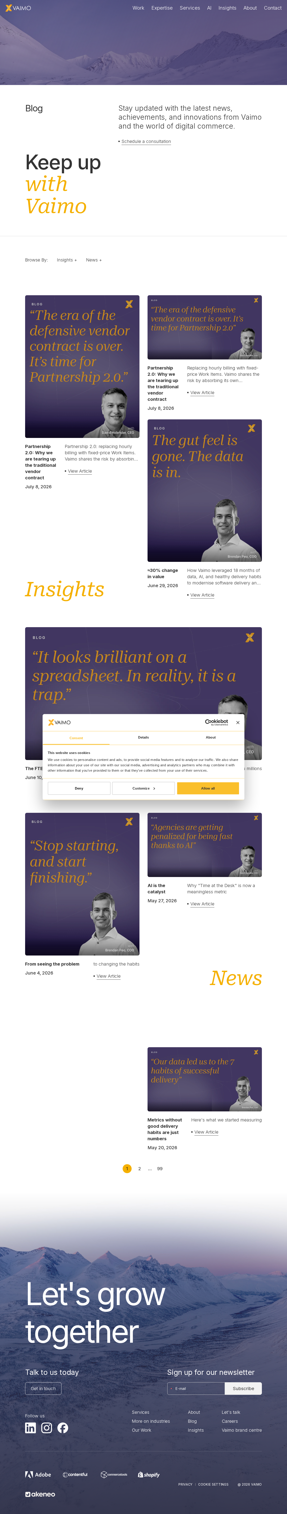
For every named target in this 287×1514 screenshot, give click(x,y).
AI (209, 8)
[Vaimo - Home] (18, 8)
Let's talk (231, 1412)
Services (190, 8)
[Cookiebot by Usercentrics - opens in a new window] (208, 722)
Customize (141, 788)
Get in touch (43, 1388)
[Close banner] (237, 722)
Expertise (162, 8)
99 (160, 1168)
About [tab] (211, 737)
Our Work (141, 1430)
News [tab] (94, 260)
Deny (79, 788)
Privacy (185, 1484)
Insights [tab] (67, 260)
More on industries (151, 1421)
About (250, 8)
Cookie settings (213, 1484)
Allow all (208, 788)
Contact (273, 8)
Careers (230, 1421)
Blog (192, 1421)
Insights (227, 8)
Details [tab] (143, 737)
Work (138, 8)
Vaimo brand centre (242, 1430)
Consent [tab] (76, 738)
